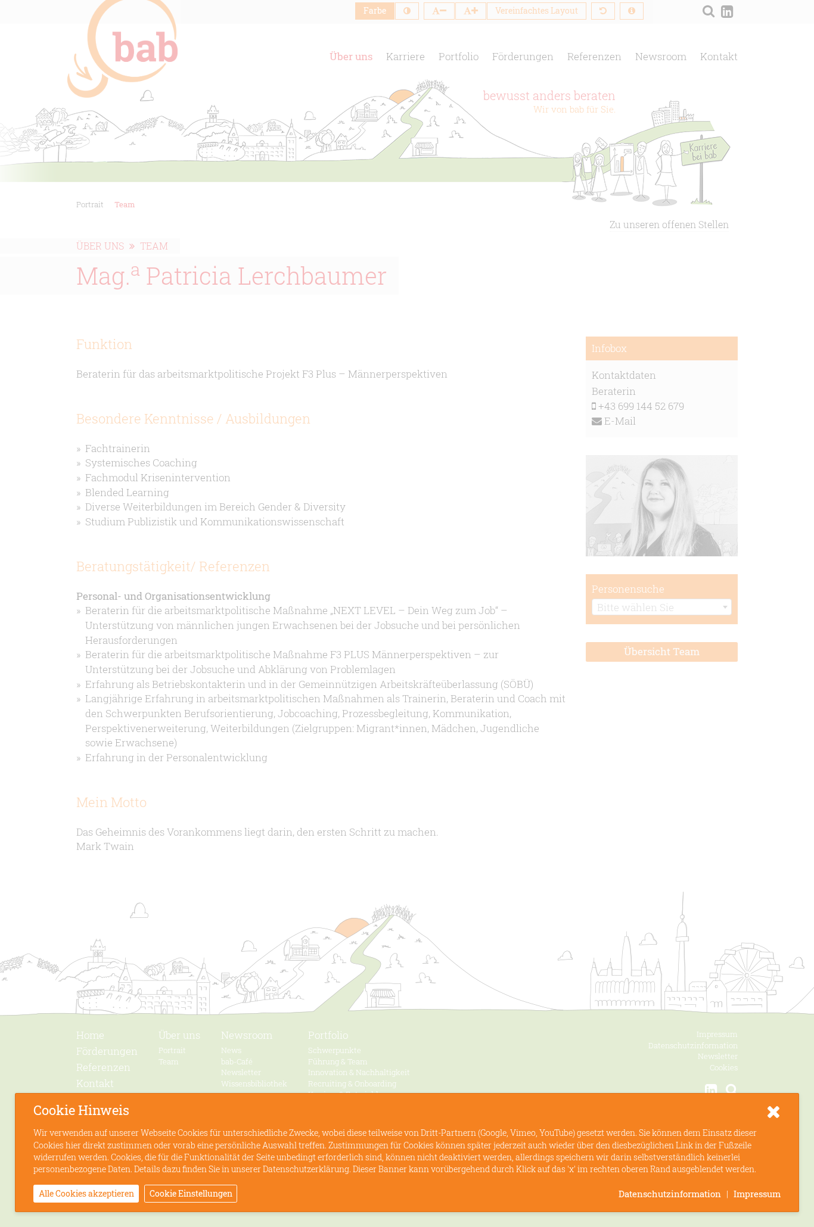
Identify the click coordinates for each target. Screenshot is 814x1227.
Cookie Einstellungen (191, 1193)
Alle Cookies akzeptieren (86, 1193)
